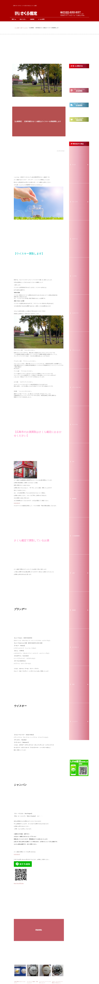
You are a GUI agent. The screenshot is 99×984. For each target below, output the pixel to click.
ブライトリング (76, 350)
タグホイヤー (75, 313)
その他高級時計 (76, 535)
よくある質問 (41, 19)
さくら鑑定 (17, 27)
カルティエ (75, 238)
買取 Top (14, 19)
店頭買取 (79, 90)
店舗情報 (32, 19)
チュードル (75, 424)
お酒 (21, 27)
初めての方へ (23, 19)
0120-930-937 (17, 503)
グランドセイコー (76, 387)
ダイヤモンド (75, 647)
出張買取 (79, 105)
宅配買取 (79, 119)
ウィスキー (25, 27)
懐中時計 (74, 498)
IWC (73, 461)
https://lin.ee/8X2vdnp (19, 883)
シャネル (74, 276)
